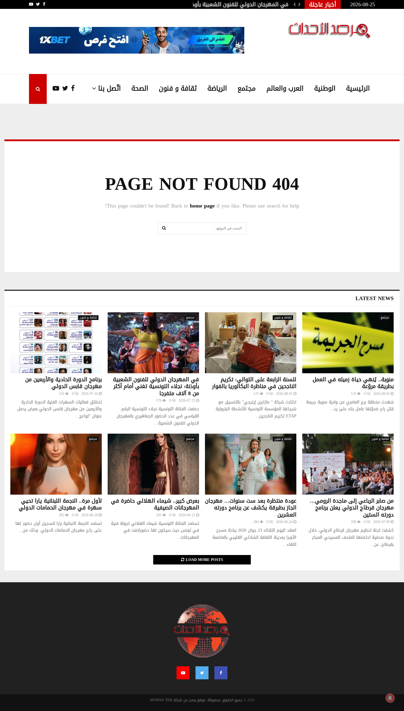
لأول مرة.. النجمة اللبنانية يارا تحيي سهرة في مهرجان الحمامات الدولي (60, 504)
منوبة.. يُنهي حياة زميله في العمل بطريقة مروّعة (353, 382)
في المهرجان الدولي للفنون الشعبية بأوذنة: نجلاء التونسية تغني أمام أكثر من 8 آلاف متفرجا (156, 386)
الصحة (139, 88)
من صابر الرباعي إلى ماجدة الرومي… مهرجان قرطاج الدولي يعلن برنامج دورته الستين (352, 508)
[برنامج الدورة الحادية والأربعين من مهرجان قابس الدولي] (56, 342)
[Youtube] (53, 88)
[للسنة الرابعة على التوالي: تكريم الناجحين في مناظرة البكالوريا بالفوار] (250, 342)
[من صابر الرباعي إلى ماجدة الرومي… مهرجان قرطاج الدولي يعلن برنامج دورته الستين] (348, 464)
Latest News (374, 298)
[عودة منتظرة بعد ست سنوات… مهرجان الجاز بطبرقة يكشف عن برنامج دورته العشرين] (250, 464)
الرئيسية (358, 88)
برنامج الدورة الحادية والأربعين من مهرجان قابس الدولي (63, 382)
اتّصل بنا (109, 88)
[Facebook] (71, 88)
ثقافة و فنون (178, 88)
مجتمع (246, 88)
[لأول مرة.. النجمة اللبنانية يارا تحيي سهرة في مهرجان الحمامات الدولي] (56, 464)
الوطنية (324, 88)
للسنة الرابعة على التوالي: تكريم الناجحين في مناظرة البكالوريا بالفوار (254, 382)
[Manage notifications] (390, 698)
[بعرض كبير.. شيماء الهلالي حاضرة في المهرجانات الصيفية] (153, 464)
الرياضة (217, 88)
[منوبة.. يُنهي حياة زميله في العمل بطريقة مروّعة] (348, 342)
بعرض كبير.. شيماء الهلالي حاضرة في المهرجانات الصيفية (155, 504)
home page (202, 206)
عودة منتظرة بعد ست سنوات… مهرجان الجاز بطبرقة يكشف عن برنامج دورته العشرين (250, 508)
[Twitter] (63, 88)
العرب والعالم (284, 88)
